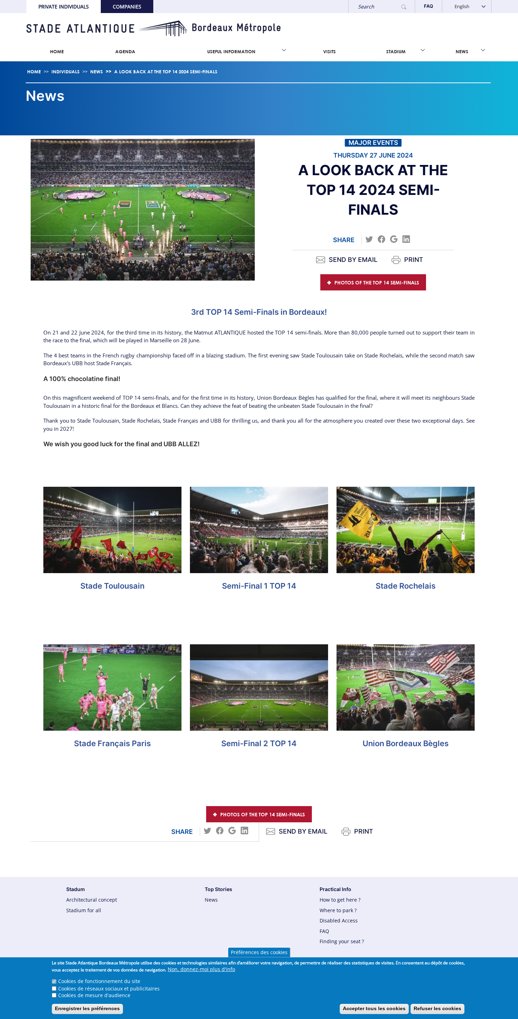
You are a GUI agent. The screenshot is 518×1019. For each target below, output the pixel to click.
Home (57, 51)
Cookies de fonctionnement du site (99, 981)
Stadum (75, 889)
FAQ (324, 931)
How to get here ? (340, 899)
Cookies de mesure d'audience (94, 995)
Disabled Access (339, 920)
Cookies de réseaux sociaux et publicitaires (109, 988)
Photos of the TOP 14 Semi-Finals (376, 283)
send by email (353, 259)
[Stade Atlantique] (153, 28)
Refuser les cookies (437, 1008)
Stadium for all (83, 910)
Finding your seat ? (342, 941)
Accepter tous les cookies (374, 1008)
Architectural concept (91, 899)
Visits (329, 51)
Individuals (65, 71)
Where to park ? (338, 910)
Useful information (231, 51)
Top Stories (218, 889)
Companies (127, 6)
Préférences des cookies (259, 952)
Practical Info (335, 889)
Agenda (125, 51)
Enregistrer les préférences (87, 1008)
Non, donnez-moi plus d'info (201, 969)
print (413, 259)
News (462, 51)
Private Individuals (63, 6)
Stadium (396, 51)
